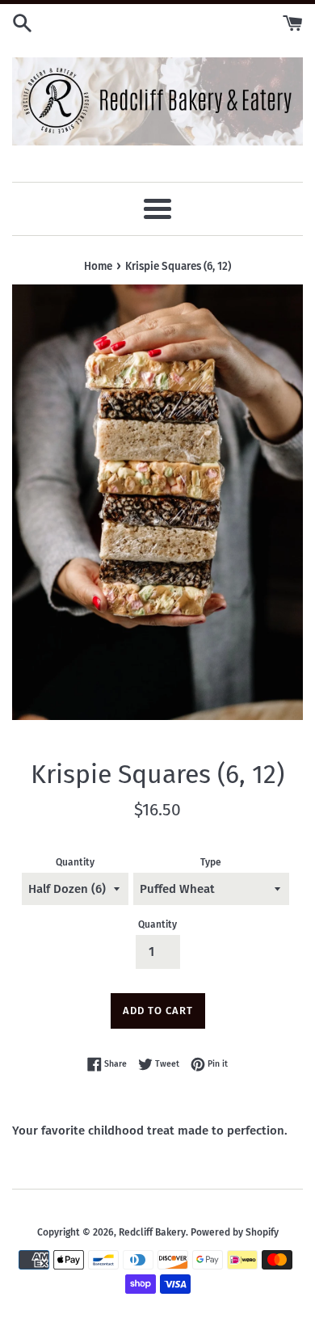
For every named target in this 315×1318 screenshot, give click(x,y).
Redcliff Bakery (152, 1232)
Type (210, 862)
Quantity (75, 862)
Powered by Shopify (235, 1232)
